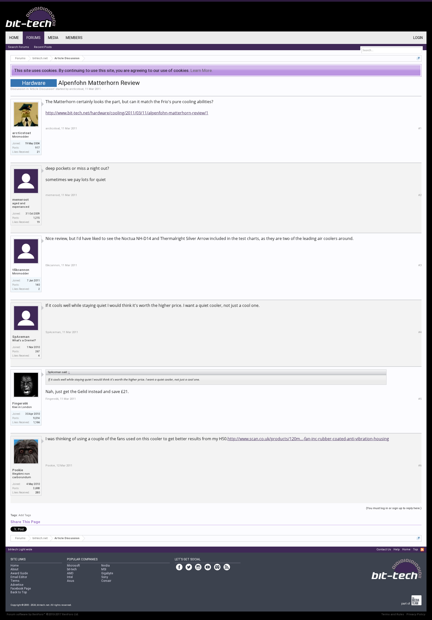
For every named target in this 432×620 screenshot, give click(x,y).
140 (37, 284)
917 (37, 147)
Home (14, 38)
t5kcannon (20, 270)
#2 (420, 195)
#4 (420, 332)
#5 (420, 399)
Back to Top (18, 592)
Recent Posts (43, 47)
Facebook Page (20, 588)
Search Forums (18, 47)
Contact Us (383, 549)
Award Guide (19, 573)
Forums (33, 38)
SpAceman (21, 337)
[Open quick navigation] (418, 58)
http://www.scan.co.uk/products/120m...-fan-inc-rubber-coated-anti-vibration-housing (308, 438)
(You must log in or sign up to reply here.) (394, 508)
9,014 (36, 418)
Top (415, 549)
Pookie (17, 470)
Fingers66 (20, 403)
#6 (420, 465)
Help (397, 549)
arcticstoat (76, 89)
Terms (15, 581)
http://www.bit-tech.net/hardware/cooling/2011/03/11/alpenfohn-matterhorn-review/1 (127, 113)
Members (74, 38)
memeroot (20, 200)
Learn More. (201, 70)
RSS (422, 549)
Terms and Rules (392, 614)
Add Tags (24, 515)
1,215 (36, 217)
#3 (420, 265)
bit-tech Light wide (20, 549)
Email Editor (18, 577)
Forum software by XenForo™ (43, 614)
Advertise (16, 585)
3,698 (36, 488)
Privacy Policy (415, 614)
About (14, 569)
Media (53, 38)
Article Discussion (42, 89)
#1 (420, 128)
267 (37, 351)
